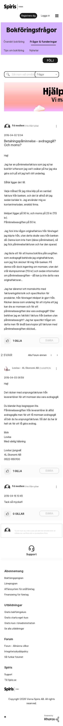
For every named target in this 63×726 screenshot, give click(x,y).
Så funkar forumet (13, 657)
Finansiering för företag (16, 594)
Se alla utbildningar (14, 628)
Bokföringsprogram (13, 578)
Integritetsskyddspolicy (16, 651)
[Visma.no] (13, 6)
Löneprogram (10, 583)
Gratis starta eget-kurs (16, 617)
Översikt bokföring (14, 41)
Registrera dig (28, 15)
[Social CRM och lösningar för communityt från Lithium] (51, 718)
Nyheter (34, 50)
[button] (56, 126)
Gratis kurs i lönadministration (19, 623)
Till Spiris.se (10, 680)
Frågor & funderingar (43, 41)
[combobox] (31, 74)
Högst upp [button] (5, 717)
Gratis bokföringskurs (15, 612)
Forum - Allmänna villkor (16, 646)
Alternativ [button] (50, 61)
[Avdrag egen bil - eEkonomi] (57, 355)
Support (8, 674)
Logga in (45, 15)
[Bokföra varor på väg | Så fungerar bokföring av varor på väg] (51, 355)
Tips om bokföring (14, 50)
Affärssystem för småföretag (19, 589)
